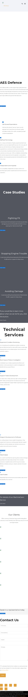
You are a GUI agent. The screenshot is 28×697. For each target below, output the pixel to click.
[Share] (6, 685)
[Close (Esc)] (1, 685)
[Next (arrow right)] (6, 688)
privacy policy (5, 670)
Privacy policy (22, 696)
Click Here (2, 230)
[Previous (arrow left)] (1, 688)
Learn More (3, 106)
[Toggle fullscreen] (10, 685)
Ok (18, 696)
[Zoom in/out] (15, 685)
